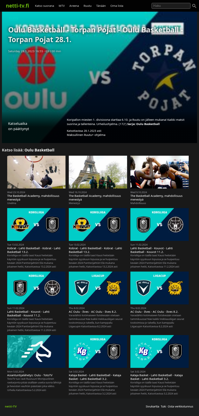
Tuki (163, 406)
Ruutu (88, 6)
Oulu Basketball (148, 124)
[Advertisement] (99, 84)
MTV (62, 6)
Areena (74, 6)
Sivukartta (152, 406)
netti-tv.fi (17, 5)
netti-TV (11, 406)
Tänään (101, 6)
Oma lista (116, 6)
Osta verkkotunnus (180, 406)
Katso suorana (44, 6)
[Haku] (194, 6)
